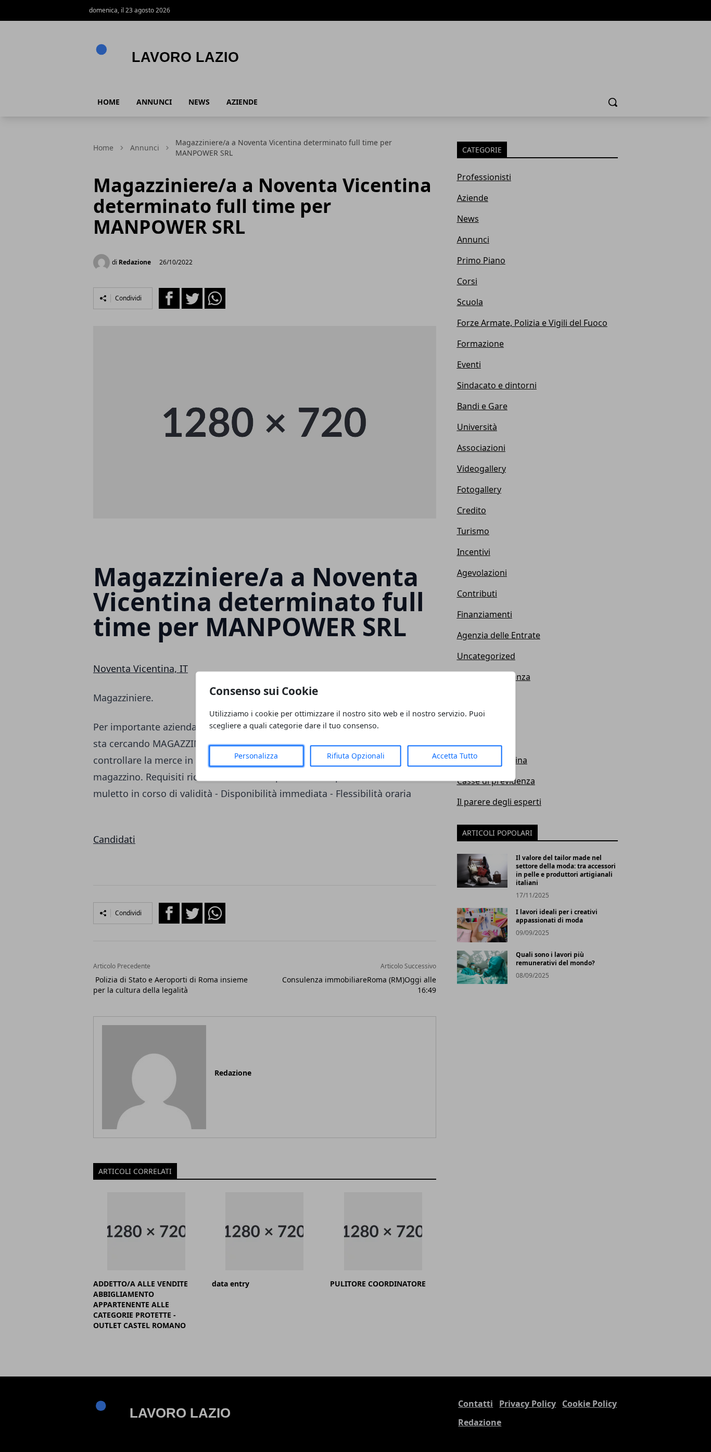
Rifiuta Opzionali (356, 756)
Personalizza (256, 756)
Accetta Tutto (454, 756)
